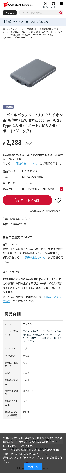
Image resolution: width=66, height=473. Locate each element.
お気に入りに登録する (58, 200)
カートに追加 (30, 200)
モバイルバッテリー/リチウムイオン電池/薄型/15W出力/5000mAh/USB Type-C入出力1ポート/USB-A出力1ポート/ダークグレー (42, 336)
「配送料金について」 (26, 163)
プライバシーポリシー (34, 457)
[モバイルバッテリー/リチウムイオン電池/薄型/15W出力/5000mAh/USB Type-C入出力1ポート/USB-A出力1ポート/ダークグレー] (33, 72)
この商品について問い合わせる (45, 210)
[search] (60, 12)
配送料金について (35, 257)
